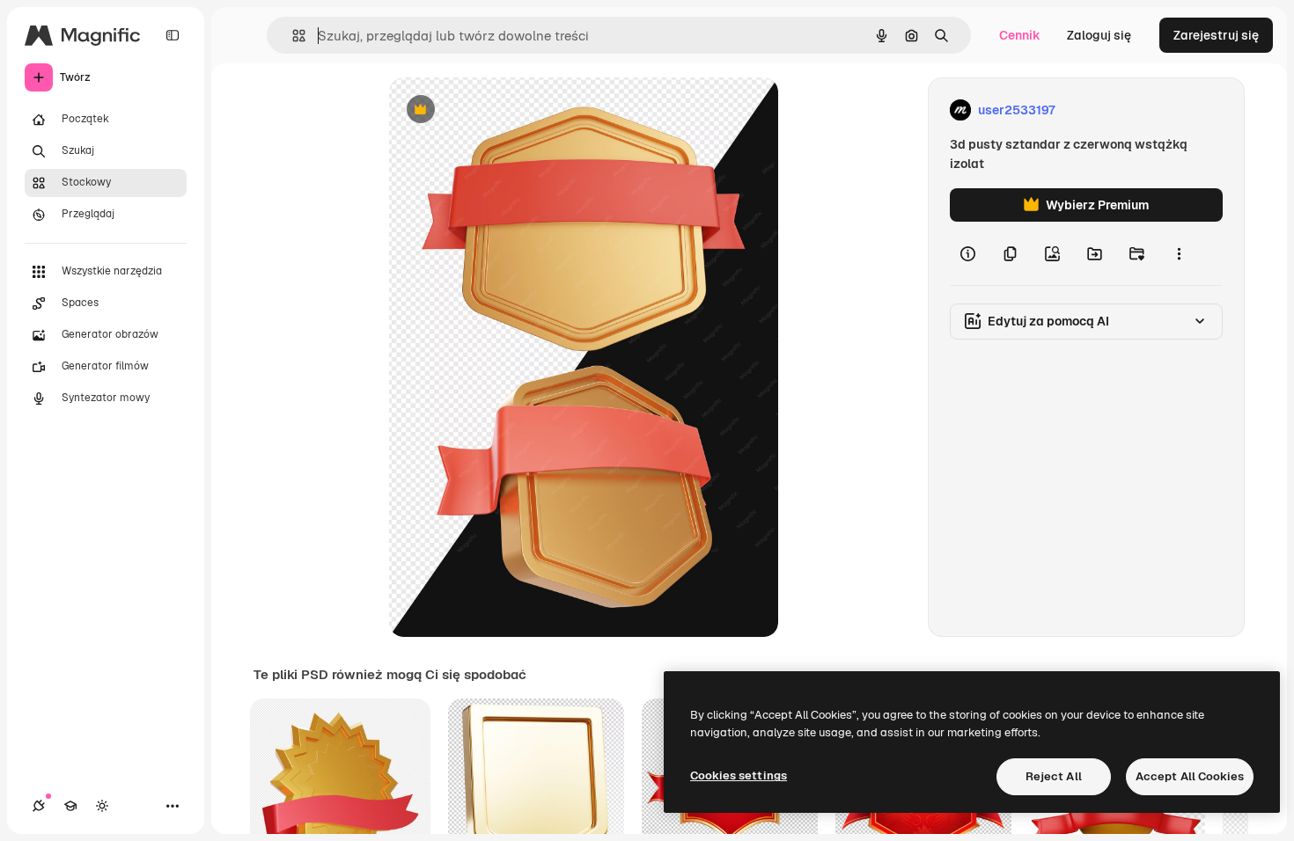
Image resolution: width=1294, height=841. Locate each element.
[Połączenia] (39, 806)
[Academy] (70, 806)
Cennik (1019, 35)
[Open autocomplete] (292, 35)
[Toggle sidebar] (172, 35)
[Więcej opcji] (1178, 253)
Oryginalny (510, 110)
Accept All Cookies (1190, 776)
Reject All (1054, 776)
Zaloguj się (1099, 35)
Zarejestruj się (1216, 35)
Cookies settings (738, 775)
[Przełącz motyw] (102, 806)
